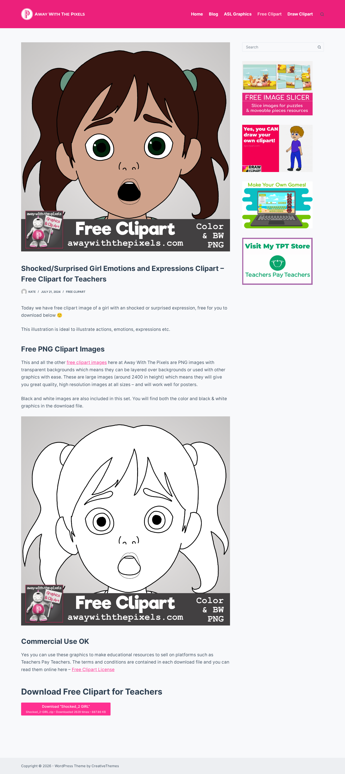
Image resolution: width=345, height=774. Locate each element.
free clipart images (87, 362)
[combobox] (278, 47)
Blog (213, 14)
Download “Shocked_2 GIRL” (66, 709)
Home (197, 14)
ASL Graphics (238, 14)
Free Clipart (269, 14)
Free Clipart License (93, 669)
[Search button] (319, 47)
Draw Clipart (300, 14)
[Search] (322, 14)
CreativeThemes (105, 766)
